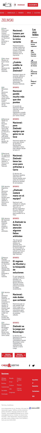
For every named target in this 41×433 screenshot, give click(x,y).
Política (3, 383)
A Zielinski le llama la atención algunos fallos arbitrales (19, 229)
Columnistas (5, 387)
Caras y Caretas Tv (19, 379)
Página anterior (8, 355)
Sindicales (11, 12)
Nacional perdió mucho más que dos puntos (18, 96)
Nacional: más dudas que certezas (19, 297)
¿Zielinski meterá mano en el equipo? (18, 194)
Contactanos (35, 391)
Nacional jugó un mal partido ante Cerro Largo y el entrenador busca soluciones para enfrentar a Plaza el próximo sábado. (19, 309)
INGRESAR (21, 5)
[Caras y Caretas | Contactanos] (37, 365)
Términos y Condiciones (7, 405)
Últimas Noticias (3, 379)
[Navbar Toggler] (5, 5)
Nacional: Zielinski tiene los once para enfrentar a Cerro (18, 162)
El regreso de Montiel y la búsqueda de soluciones (19, 267)
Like (10, 389)
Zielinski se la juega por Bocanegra (19, 329)
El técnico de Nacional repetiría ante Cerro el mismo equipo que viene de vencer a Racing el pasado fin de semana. (19, 178)
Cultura (37, 12)
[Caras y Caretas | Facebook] (29, 365)
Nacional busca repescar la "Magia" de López (34, 47)
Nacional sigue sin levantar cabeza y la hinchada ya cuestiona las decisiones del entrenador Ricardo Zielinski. (19, 79)
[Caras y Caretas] (10, 367)
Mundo (21, 12)
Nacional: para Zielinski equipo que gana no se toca (18, 129)
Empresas (12, 392)
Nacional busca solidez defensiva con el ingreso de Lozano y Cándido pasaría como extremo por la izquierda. (19, 50)
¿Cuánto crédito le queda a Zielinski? (17, 66)
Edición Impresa (19, 389)
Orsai (29, 12)
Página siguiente (19, 355)
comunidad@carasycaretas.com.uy (15, 413)
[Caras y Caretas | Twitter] (33, 365)
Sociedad (4, 390)
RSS (33, 396)
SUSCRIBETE (33, 5)
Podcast (19, 385)
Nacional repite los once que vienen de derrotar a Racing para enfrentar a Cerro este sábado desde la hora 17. (19, 145)
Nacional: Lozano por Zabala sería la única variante (19, 36)
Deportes (16, 58)
